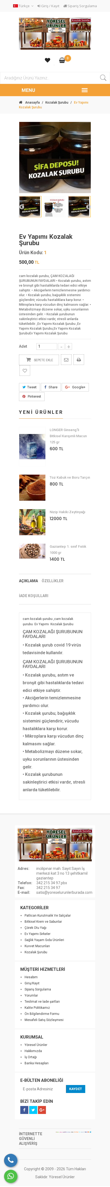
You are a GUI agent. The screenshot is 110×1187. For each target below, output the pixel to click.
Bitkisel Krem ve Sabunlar (43, 922)
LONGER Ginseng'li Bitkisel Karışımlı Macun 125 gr (68, 436)
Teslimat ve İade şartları (42, 1001)
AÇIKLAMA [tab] (28, 581)
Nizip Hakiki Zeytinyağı (67, 512)
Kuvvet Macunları (37, 946)
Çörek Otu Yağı (35, 928)
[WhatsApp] (10, 1176)
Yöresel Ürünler (36, 1045)
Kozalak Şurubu (56, 102)
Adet (23, 346)
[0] (62, 61)
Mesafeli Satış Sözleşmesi (44, 1020)
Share (52, 387)
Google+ (78, 387)
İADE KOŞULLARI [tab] (33, 596)
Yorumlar (31, 995)
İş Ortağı (31, 1057)
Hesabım (31, 977)
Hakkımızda (33, 1051)
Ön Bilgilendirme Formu (42, 1014)
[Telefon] (10, 1160)
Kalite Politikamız (37, 1008)
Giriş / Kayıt (49, 5)
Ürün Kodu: (31, 252)
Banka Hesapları (37, 1063)
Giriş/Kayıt (32, 983)
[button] (24, 6)
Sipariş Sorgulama (82, 5)
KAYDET (75, 1089)
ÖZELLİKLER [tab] (53, 581)
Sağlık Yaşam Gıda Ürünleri (44, 940)
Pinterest (34, 396)
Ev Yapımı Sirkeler (37, 934)
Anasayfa (32, 102)
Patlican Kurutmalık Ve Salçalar (48, 915)
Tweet (32, 387)
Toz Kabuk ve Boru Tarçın (70, 477)
